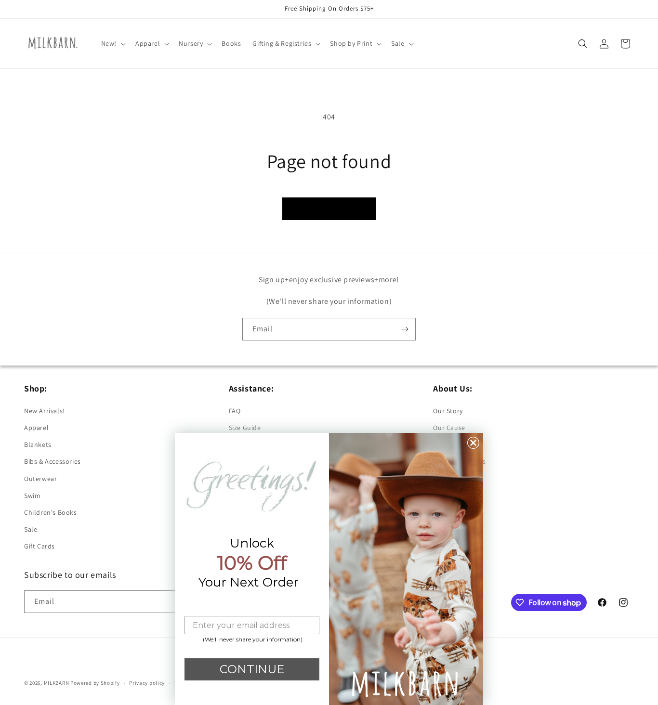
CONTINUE (252, 669)
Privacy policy (147, 682)
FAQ (235, 410)
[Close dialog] (473, 443)
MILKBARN (56, 682)
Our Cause (449, 427)
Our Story (447, 410)
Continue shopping (329, 208)
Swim (32, 495)
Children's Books (50, 512)
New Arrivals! (44, 410)
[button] (112, 43)
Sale (30, 529)
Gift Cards (39, 546)
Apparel (36, 427)
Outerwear (40, 478)
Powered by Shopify (95, 682)
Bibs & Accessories (52, 461)
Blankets (38, 444)
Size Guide (245, 427)
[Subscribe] (404, 329)
